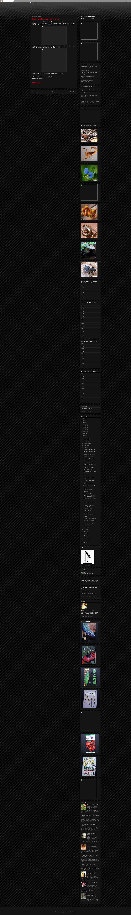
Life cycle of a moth (88, 483)
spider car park (39, 78)
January (86, 540)
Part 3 (82, 290)
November (86, 439)
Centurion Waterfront (88, 508)
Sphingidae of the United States (88, 593)
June (85, 529)
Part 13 (82, 336)
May (85, 531)
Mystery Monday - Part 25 (89, 518)
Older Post (73, 92)
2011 (83, 431)
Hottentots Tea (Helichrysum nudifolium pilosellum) (87, 81)
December (86, 437)
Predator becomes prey (89, 449)
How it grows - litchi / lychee (88, 864)
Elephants (85, 491)
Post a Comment (37, 85)
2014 (83, 425)
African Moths (84, 582)
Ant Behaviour (86, 527)
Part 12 (82, 333)
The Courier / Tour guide (87, 408)
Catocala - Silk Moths (86, 591)
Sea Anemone (86, 512)
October (86, 441)
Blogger (74, 911)
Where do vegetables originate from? (92, 872)
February (86, 537)
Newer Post (35, 92)
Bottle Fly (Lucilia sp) (88, 510)
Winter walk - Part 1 (88, 456)
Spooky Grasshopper (88, 467)
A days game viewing (86, 411)
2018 (83, 420)
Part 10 (82, 328)
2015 (83, 422)
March (85, 535)
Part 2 (82, 287)
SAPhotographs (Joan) (88, 610)
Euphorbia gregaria (85, 70)
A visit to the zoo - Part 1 (89, 454)
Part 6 (82, 297)
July (85, 447)
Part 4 (82, 292)
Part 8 (82, 323)
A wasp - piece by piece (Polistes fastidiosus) (89, 496)
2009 (83, 435)
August (85, 445)
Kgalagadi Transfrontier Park (88, 99)
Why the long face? (88, 493)
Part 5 (82, 295)
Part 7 (82, 321)
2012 (83, 429)
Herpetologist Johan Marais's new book (92, 894)
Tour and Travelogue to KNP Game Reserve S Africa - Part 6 (90, 856)
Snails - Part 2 (90, 845)
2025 (83, 418)
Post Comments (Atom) (57, 96)
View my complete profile (87, 616)
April (85, 533)
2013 (83, 427)
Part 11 (82, 331)
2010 (83, 433)
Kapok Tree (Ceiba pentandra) (91, 834)
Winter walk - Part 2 (88, 462)
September (86, 443)
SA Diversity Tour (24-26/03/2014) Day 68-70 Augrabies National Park (90, 102)
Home (54, 92)
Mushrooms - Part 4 (88, 469)
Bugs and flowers (87, 475)
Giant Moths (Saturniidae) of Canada (89, 596)
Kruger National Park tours (87, 92)
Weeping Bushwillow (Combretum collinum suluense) (89, 67)
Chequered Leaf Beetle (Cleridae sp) (89, 506)
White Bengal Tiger (88, 489)
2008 (83, 542)
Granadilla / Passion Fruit (93, 804)
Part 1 (82, 285)
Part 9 (82, 326)
